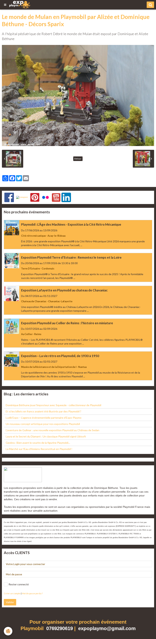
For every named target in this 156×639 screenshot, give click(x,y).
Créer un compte (12, 593)
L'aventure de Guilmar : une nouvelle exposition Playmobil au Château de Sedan (52, 430)
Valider (10, 602)
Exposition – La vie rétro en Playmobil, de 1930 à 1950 (60, 356)
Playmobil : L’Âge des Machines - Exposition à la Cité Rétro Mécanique (71, 225)
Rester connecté (19, 584)
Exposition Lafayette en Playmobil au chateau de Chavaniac (64, 290)
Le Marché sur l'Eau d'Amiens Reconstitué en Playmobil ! (39, 449)
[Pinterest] (35, 197)
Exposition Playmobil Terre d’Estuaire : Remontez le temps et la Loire (71, 257)
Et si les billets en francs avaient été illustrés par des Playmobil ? (43, 411)
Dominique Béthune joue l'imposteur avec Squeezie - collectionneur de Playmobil (53, 405)
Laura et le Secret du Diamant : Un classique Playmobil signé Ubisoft (46, 436)
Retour (77, 158)
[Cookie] (8, 631)
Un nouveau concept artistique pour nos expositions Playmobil (43, 423)
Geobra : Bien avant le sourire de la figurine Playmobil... (38, 442)
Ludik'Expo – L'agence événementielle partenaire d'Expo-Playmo (43, 417)
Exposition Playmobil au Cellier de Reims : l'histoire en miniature (67, 323)
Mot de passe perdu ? (32, 593)
